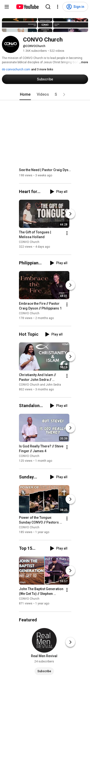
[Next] (70, 214)
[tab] (25, 94)
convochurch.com (17, 69)
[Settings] (57, 7)
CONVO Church (29, 242)
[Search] (48, 7)
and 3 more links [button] (42, 69)
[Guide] (7, 7)
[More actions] (67, 233)
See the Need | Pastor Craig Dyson (45, 170)
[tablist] (45, 94)
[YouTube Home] (27, 6)
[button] (64, 94)
